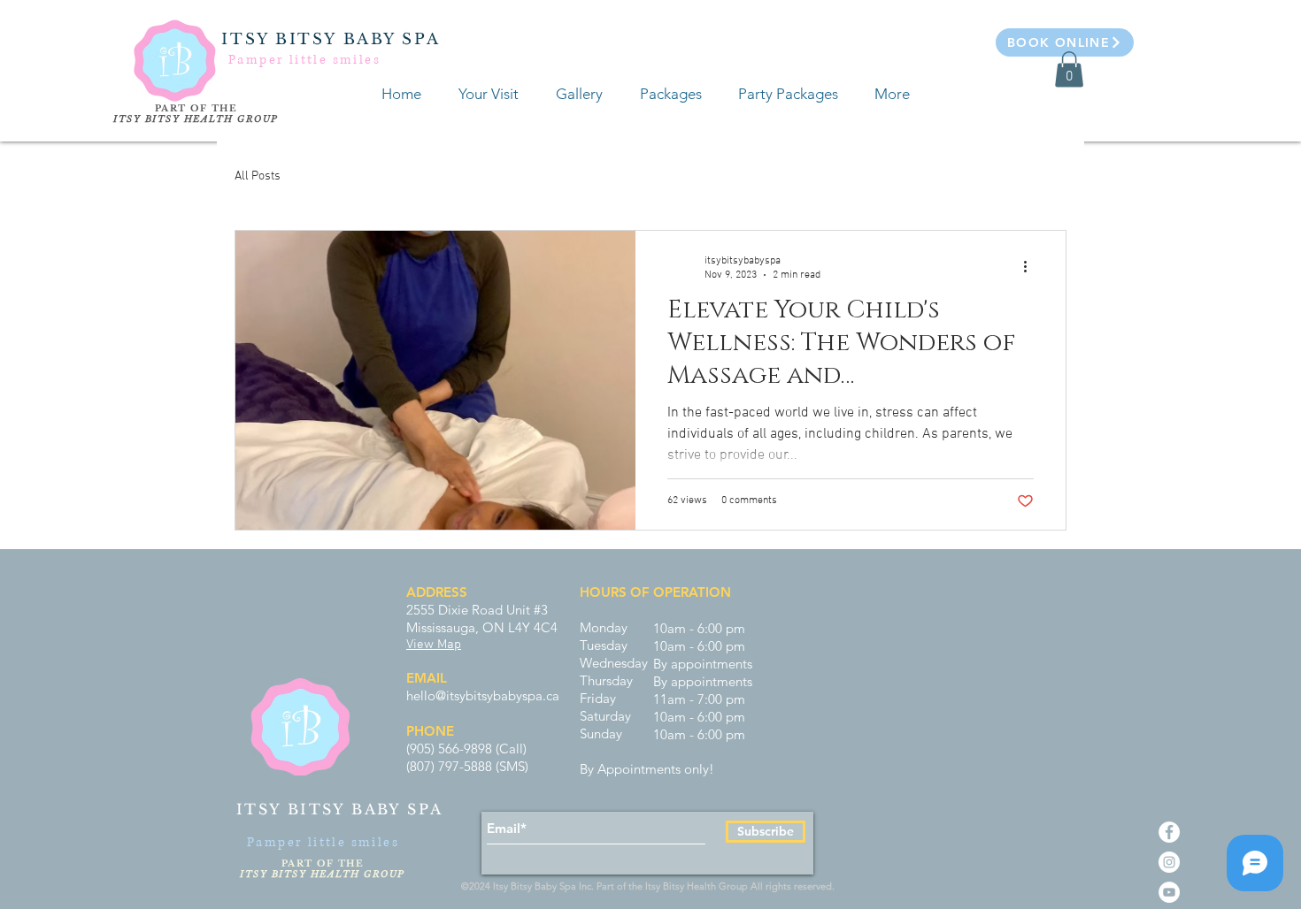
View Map (433, 645)
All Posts (258, 176)
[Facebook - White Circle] (1169, 832)
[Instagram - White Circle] (1169, 862)
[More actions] (1031, 267)
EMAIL (426, 677)
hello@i (428, 695)
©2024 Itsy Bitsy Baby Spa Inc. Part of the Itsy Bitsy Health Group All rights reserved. (650, 886)
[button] (1069, 69)
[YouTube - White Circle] (1169, 892)
